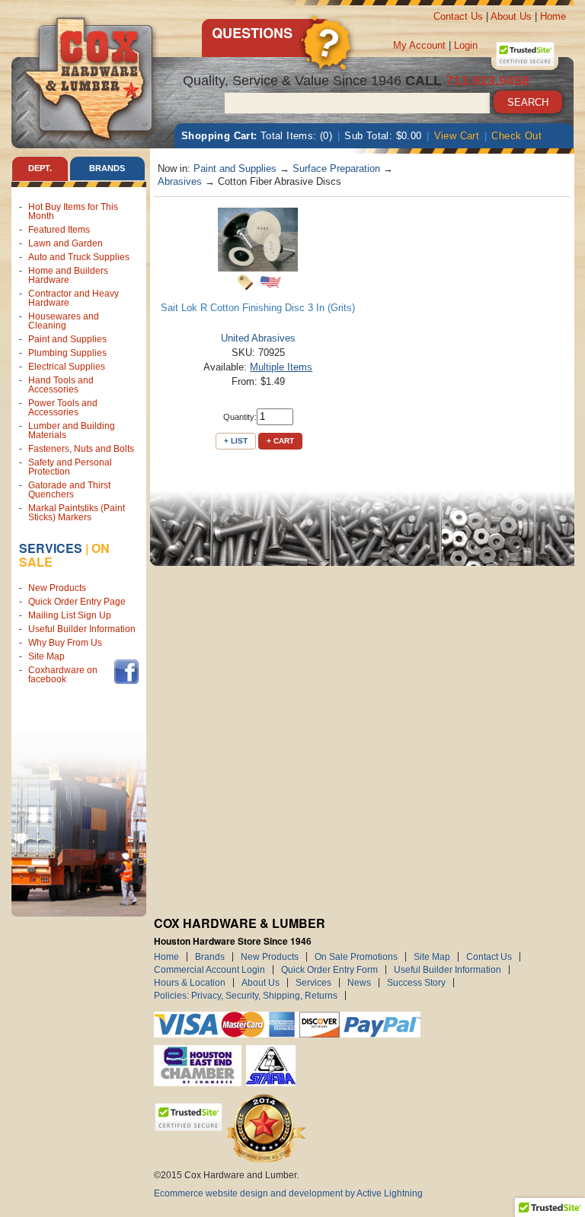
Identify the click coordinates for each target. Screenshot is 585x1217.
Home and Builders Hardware (68, 275)
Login (466, 45)
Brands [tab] (107, 168)
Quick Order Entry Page (77, 601)
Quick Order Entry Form (329, 969)
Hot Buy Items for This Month (73, 211)
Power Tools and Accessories (63, 408)
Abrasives (180, 181)
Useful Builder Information (82, 629)
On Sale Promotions (356, 957)
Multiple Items (281, 367)
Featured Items (59, 229)
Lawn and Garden (65, 243)
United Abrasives (258, 338)
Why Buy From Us (65, 642)
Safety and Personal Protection (70, 467)
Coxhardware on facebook (63, 675)
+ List (236, 441)
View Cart (457, 135)
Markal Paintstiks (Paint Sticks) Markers (76, 513)
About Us (511, 16)
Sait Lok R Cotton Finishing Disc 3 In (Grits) (258, 307)
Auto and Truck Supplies (78, 257)
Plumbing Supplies (67, 353)
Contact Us (458, 16)
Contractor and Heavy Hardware (73, 298)
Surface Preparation (336, 168)
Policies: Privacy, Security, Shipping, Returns (245, 995)
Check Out (516, 135)
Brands (210, 957)
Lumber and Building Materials (71, 430)
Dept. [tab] (40, 168)
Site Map (46, 656)
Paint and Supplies (67, 339)
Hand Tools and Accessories (61, 385)
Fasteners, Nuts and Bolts (81, 448)
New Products (57, 588)
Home (553, 16)
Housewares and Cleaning (63, 321)
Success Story (416, 982)
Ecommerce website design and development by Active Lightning (288, 1193)
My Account (419, 45)
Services (50, 548)
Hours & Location (189, 982)
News (359, 982)
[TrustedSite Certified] (525, 54)
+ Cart (280, 441)
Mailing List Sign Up (69, 615)
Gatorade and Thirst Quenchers (69, 490)
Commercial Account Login (209, 969)
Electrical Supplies (66, 366)
